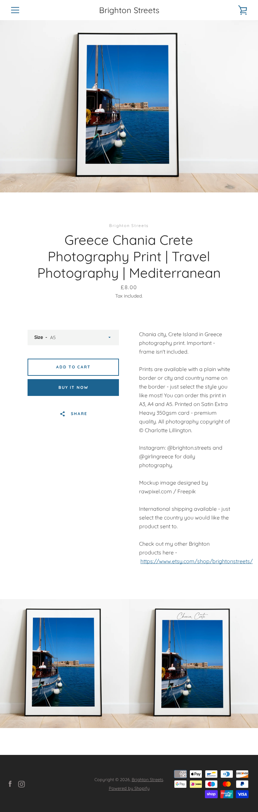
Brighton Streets (129, 10)
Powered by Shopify (129, 788)
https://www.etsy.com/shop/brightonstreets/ (196, 561)
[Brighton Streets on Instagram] (21, 783)
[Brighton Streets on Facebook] (10, 783)
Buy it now (73, 387)
